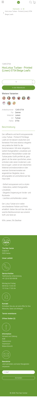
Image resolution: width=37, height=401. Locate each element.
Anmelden (18, 378)
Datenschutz (6, 341)
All (23, 9)
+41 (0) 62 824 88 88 (9, 278)
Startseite (16, 9)
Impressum (6, 344)
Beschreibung (8, 127)
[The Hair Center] (18, 2)
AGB (3, 339)
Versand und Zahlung (9, 336)
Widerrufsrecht (7, 346)
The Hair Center (21, 393)
